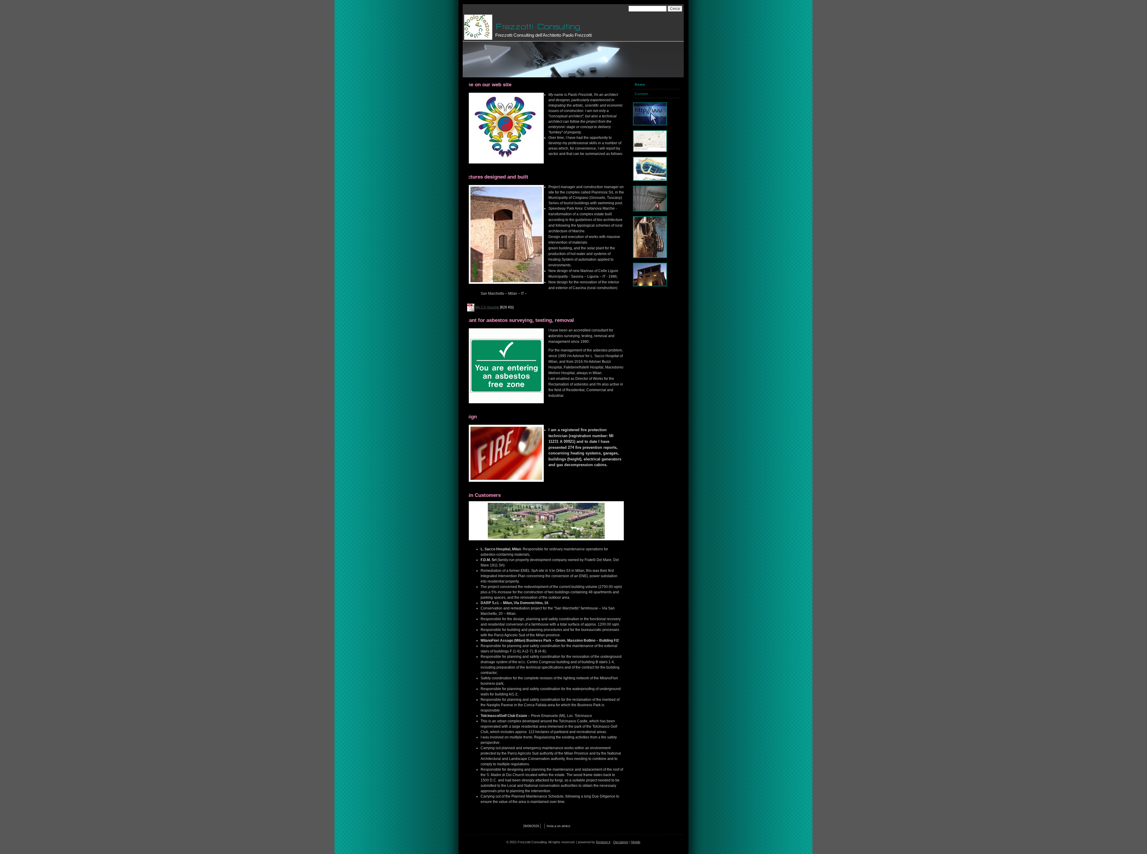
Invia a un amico (558, 826)
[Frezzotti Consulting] (478, 27)
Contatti (641, 94)
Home (640, 84)
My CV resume (487, 307)
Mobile (635, 842)
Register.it (603, 842)
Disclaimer (620, 842)
